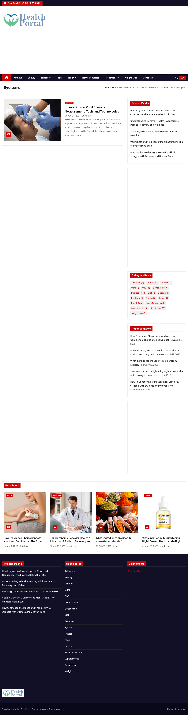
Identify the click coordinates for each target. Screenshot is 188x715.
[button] (176, 77)
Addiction (137, 282)
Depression (138, 293)
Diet (151, 293)
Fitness (45, 77)
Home (108, 87)
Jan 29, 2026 (152, 546)
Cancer (166, 282)
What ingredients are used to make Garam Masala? (114, 540)
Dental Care (160, 287)
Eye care (69, 103)
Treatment (111, 77)
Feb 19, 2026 (105, 546)
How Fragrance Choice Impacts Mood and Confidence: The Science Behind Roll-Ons (24, 541)
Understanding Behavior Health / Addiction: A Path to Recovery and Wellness (70, 541)
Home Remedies (90, 77)
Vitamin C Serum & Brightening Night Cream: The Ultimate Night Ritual (162, 541)
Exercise (163, 293)
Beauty (31, 77)
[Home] (6, 77)
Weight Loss (131, 77)
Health (71, 77)
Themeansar (55, 709)
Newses (42, 709)
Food (59, 77)
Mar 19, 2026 (59, 546)
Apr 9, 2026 (13, 546)
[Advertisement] (94, 53)
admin (87, 115)
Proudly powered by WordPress (16, 709)
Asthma (18, 77)
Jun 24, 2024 (74, 115)
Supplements (139, 308)
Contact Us (149, 77)
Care (135, 287)
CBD (146, 287)
